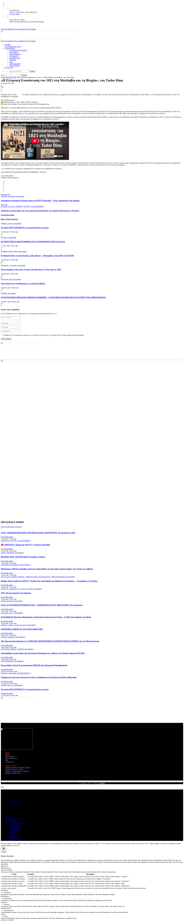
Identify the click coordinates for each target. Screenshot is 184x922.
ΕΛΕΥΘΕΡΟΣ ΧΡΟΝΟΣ (18, 50)
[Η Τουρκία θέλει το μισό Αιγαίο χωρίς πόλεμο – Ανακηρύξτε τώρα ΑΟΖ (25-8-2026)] (14, 251)
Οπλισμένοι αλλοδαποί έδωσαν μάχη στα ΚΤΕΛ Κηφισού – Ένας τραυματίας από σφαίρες (40, 200)
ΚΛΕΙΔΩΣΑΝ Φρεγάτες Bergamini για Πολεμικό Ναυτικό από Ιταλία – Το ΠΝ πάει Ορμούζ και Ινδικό (46, 617)
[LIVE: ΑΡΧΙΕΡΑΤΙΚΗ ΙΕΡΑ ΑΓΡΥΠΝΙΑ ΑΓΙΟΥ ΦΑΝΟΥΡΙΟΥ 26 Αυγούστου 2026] (11, 527)
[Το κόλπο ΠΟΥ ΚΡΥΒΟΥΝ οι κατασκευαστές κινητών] (11, 223)
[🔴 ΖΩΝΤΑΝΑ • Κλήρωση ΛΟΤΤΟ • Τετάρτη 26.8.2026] (15, 541)
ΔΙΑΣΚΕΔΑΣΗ (14, 58)
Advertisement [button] (6, 908)
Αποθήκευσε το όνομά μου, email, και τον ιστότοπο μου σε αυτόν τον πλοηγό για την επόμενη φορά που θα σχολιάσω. (43, 335)
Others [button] (3, 914)
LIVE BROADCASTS (13, 46)
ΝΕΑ (11, 62)
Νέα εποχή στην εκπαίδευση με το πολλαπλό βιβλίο (23, 283)
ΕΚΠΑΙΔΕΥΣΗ (14, 64)
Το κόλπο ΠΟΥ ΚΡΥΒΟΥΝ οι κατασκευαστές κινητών (25, 228)
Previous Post (5, 194)
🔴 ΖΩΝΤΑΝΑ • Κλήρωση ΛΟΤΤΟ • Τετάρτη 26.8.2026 (25, 545)
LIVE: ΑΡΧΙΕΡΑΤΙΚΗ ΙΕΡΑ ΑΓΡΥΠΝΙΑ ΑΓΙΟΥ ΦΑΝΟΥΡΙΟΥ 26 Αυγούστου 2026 (38, 533)
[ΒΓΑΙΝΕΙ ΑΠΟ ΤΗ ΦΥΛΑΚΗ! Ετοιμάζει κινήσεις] (12, 553)
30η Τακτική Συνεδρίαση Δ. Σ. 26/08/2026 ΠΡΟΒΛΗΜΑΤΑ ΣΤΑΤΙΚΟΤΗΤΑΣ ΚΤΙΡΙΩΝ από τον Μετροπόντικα (50, 641)
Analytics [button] (4, 902)
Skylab (102, 783)
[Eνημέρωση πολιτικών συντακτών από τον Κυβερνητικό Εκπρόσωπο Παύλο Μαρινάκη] (15, 673)
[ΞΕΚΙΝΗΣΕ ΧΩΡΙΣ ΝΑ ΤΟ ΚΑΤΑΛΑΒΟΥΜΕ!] (17, 625)
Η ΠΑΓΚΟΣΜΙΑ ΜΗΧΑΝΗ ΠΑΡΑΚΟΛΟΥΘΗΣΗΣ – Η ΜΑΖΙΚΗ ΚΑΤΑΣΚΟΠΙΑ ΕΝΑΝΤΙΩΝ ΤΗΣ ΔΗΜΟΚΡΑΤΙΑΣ (53, 297)
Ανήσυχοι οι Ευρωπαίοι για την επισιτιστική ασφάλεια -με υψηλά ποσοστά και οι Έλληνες (40, 211)
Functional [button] (4, 890)
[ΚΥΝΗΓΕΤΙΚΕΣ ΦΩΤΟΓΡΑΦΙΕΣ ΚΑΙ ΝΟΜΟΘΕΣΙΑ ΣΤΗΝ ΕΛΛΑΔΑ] (8, 237)
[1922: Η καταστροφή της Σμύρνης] (21, 589)
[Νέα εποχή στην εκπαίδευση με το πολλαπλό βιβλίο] (11, 279)
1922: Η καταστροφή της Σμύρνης (16, 593)
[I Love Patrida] (18, 29)
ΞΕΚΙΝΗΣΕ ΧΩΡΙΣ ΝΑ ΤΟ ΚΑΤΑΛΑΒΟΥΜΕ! (22, 629)
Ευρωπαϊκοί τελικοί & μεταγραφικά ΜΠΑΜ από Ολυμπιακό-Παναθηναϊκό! (34, 665)
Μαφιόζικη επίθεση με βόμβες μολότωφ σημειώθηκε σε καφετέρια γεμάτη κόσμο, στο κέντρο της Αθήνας (47, 569)
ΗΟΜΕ (7, 45)
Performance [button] (5, 896)
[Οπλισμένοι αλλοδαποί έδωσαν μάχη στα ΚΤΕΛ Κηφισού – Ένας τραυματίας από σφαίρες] (12, 196)
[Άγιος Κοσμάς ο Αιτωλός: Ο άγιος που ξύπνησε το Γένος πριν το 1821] (13, 265)
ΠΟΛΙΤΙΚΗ (13, 52)
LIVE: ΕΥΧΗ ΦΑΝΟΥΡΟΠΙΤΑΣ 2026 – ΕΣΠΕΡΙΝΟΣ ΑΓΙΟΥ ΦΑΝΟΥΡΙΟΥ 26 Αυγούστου (41, 605)
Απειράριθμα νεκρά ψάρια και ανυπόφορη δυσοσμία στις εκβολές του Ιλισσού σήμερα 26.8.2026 (43, 653)
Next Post (4, 204)
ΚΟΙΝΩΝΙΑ (13, 56)
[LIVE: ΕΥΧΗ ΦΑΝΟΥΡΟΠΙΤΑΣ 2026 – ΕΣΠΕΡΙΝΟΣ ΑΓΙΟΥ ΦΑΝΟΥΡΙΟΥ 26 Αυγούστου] (11, 601)
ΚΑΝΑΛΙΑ (9, 67)
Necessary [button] (4, 866)
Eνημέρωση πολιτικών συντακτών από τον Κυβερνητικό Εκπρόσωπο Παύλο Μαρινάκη (39, 677)
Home (3, 77)
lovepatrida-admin (7, 215)
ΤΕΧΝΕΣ (12, 60)
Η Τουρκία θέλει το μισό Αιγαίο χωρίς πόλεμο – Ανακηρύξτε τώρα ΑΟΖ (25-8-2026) (37, 255)
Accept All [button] (15, 845)
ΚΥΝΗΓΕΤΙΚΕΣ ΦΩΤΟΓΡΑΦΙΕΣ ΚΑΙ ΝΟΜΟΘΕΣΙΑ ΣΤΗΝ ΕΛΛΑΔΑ (33, 242)
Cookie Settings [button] (6, 845)
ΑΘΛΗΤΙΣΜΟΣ (15, 54)
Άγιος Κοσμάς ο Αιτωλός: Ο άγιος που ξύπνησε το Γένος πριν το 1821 (31, 269)
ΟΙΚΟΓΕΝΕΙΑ (14, 66)
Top (2, 787)
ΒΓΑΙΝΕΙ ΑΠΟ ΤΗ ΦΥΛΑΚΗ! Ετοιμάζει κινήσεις (23, 557)
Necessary (6, 868)
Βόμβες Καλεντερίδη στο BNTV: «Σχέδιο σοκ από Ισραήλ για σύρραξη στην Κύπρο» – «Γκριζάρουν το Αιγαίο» (49, 581)
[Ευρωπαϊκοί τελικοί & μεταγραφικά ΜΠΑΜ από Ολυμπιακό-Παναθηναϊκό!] (11, 661)
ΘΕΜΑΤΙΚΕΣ (10, 48)
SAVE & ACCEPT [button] (7, 920)
